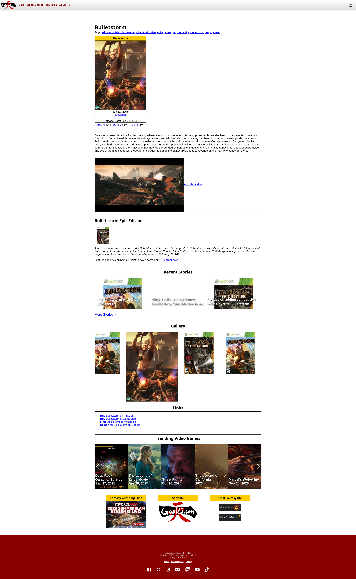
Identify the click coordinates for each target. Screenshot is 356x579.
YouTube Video (193, 184)
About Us (175, 561)
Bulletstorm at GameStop (118, 418)
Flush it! (134, 124)
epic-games (164, 32)
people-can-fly (180, 32)
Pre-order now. (169, 259)
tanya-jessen (212, 32)
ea (154, 32)
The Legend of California (206, 477)
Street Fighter (173, 479)
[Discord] (177, 569)
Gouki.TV (65, 4)
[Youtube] (197, 569)
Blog (21, 4)
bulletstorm (128, 32)
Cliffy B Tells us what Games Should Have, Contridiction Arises (178, 301)
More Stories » (105, 314)
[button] (98, 367)
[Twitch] (187, 569)
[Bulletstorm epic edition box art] (199, 352)
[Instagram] (168, 569)
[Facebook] (149, 569)
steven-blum (197, 32)
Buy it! (101, 124)
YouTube (51, 4)
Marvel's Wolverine (244, 479)
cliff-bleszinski (144, 32)
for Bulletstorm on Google (120, 424)
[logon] (351, 5)
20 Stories (120, 114)
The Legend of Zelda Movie (140, 477)
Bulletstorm (120, 38)
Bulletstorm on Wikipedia (118, 421)
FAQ (182, 561)
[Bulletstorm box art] (105, 352)
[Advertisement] (178, 16)
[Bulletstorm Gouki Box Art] (152, 366)
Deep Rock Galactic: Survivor (109, 477)
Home (166, 561)
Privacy (189, 561)
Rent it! (117, 124)
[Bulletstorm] (120, 75)
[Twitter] (158, 569)
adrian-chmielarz (112, 32)
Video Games (35, 4)
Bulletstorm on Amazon (117, 415)
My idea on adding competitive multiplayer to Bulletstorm (231, 301)
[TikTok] (207, 569)
